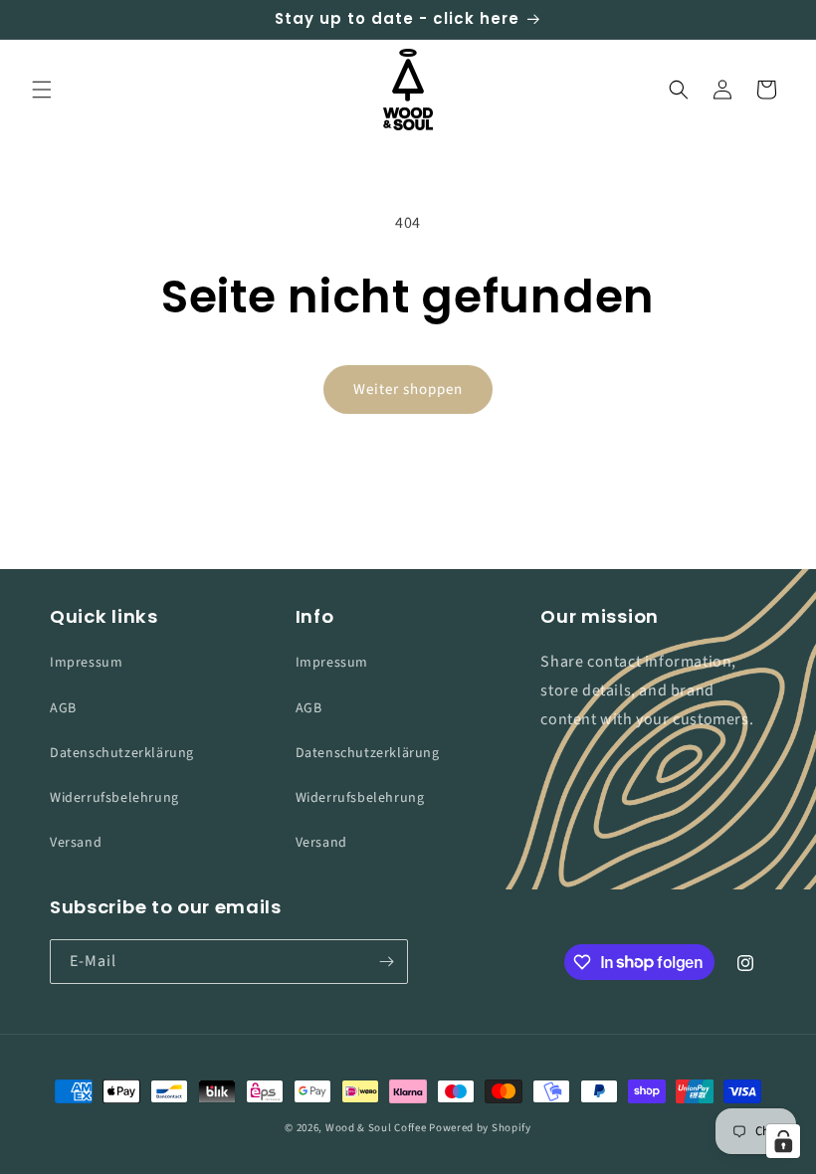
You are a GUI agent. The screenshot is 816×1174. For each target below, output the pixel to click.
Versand (76, 843)
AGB (63, 708)
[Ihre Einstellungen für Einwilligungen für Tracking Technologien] (783, 1141)
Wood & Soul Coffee (376, 1127)
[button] (42, 89)
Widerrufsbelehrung (114, 798)
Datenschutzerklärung (122, 753)
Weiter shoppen (408, 389)
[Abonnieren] (386, 961)
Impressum (86, 663)
